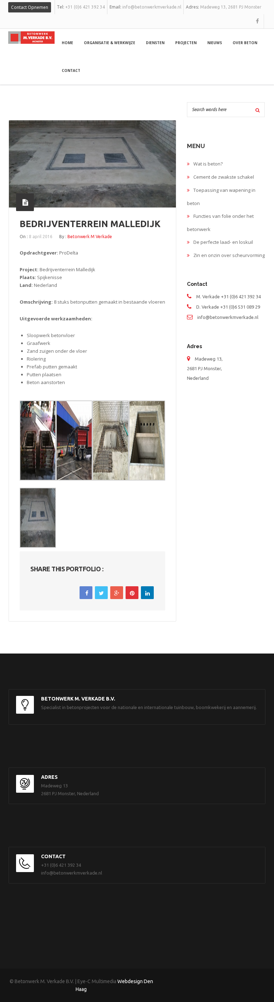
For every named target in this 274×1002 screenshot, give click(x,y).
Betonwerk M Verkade (89, 236)
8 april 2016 (40, 236)
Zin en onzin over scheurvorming (229, 255)
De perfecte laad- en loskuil (223, 242)
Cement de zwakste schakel (223, 177)
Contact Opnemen (29, 7)
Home (67, 42)
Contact (71, 70)
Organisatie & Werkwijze (109, 42)
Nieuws (214, 42)
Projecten (186, 42)
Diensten (155, 42)
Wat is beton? (208, 164)
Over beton (245, 42)
